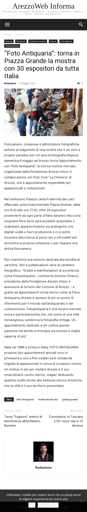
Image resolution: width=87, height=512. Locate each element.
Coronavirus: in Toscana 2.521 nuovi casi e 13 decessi (66, 421)
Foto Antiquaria (25, 399)
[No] (82, 501)
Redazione (10, 83)
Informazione (12, 45)
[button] (81, 24)
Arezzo (19, 34)
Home (7, 34)
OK (32, 505)
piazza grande (70, 399)
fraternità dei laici (48, 399)
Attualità (20, 41)
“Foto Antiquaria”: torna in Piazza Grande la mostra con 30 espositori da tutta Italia (41, 64)
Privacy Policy (48, 505)
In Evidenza (66, 41)
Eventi (53, 41)
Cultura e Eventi (38, 41)
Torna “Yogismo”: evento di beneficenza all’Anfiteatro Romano (23, 421)
